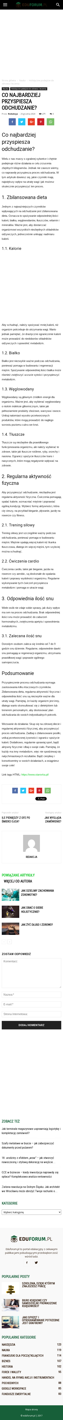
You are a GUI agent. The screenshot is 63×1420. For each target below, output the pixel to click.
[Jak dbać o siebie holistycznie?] (10, 912)
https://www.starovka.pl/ (35, 774)
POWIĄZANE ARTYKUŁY (18, 875)
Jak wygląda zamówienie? (52, 819)
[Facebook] (26, 1262)
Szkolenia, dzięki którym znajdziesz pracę (38, 1285)
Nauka (5, 88)
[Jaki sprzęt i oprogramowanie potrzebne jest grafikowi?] (10, 1322)
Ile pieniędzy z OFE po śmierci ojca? (16, 819)
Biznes (6, 1361)
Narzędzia (8, 1344)
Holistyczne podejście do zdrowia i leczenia (28, 88)
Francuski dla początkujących (22, 1355)
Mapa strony (31, 1409)
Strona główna (9, 80)
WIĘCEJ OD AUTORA (18, 881)
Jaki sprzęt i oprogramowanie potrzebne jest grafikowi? (40, 1320)
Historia (7, 1366)
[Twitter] (36, 1262)
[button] (58, 5)
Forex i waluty (11, 1372)
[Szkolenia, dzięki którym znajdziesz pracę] (10, 1288)
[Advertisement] (31, 43)
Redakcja (13, 113)
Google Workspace (14, 1388)
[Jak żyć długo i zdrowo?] (10, 929)
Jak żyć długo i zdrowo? (37, 924)
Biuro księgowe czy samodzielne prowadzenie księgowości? (39, 1303)
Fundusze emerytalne (16, 1394)
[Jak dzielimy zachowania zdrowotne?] (10, 895)
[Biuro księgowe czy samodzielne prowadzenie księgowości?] (10, 1305)
